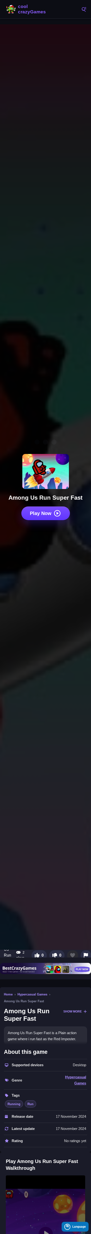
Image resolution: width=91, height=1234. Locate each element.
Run (30, 1104)
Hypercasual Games (32, 994)
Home (8, 994)
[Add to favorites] (72, 955)
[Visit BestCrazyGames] (45, 968)
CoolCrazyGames (27, 9)
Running (14, 1104)
